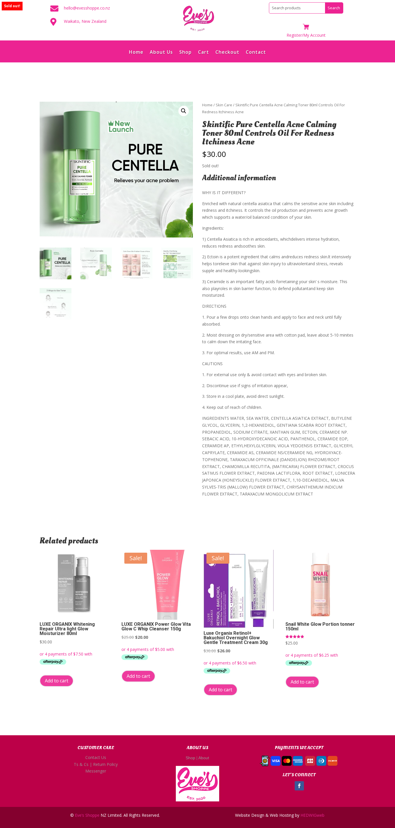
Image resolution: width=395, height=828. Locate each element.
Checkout (227, 52)
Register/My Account (306, 35)
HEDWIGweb (312, 815)
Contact (256, 52)
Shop (185, 52)
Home (136, 52)
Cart (203, 52)
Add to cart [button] (56, 680)
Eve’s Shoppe (87, 815)
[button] (183, 111)
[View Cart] (305, 27)
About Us (161, 52)
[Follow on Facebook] (299, 785)
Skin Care (224, 104)
